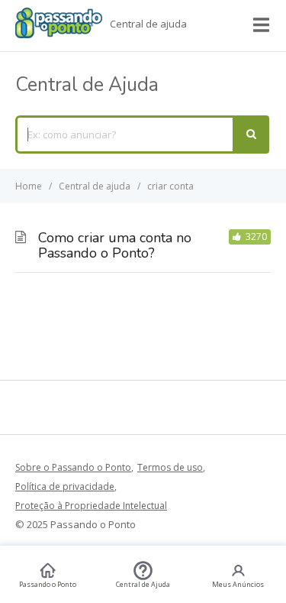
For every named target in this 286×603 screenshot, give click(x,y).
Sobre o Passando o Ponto (73, 467)
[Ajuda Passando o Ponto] (58, 33)
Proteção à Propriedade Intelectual (91, 505)
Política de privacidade (64, 486)
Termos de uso (170, 467)
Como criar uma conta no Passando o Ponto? (114, 245)
